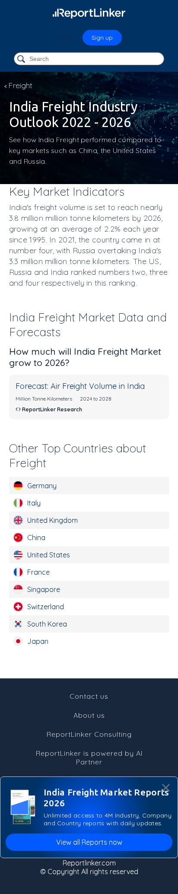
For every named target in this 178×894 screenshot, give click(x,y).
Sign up (102, 37)
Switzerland (45, 606)
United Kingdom (52, 520)
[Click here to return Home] (89, 12)
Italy (34, 503)
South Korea (47, 624)
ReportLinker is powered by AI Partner (89, 757)
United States (48, 554)
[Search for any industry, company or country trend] (22, 59)
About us (89, 715)
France (38, 572)
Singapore (43, 589)
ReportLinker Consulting (89, 734)
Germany (42, 485)
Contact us (89, 696)
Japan (37, 641)
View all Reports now (89, 842)
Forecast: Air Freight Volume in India (80, 386)
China (36, 537)
